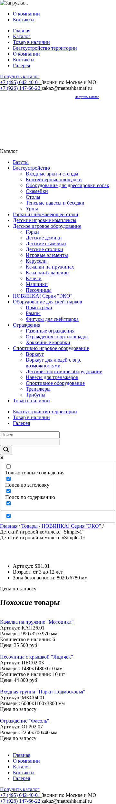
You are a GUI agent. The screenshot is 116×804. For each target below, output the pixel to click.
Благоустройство (31, 168)
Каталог (22, 36)
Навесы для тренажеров (52, 377)
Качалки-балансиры (48, 272)
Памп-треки (39, 307)
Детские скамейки (46, 243)
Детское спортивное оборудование (64, 371)
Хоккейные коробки (48, 342)
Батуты (21, 162)
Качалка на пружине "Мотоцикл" (37, 622)
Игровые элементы (47, 255)
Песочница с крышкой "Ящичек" (36, 657)
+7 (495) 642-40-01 (21, 82)
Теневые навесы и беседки (55, 203)
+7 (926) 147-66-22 (21, 88)
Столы (33, 197)
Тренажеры (38, 389)
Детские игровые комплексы (44, 220)
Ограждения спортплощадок (57, 336)
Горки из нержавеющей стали (45, 214)
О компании (26, 13)
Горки (32, 232)
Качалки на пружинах (50, 267)
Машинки (37, 284)
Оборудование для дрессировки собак (67, 185)
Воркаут (35, 354)
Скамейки (37, 191)
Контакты (23, 19)
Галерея (21, 65)
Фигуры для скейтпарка (52, 319)
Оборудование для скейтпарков (47, 301)
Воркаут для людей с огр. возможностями (53, 362)
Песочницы (39, 290)
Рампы (33, 313)
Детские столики (44, 249)
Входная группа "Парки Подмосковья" (42, 691)
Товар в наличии (31, 42)
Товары (29, 526)
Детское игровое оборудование (47, 226)
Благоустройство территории (45, 48)
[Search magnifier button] (6, 450)
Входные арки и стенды (52, 173)
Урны (32, 208)
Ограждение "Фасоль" (24, 721)
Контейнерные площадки (54, 179)
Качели (34, 278)
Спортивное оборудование (55, 383)
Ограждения (26, 325)
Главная (21, 30)
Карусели (36, 261)
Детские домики (44, 237)
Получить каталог (20, 76)
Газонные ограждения (50, 330)
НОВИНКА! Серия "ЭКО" (42, 296)
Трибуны (35, 394)
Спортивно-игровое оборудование (51, 348)
